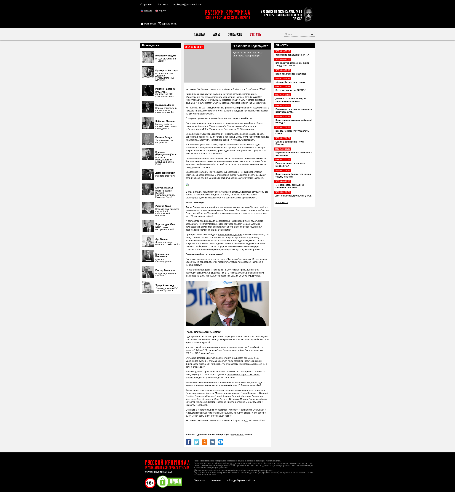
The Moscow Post (256, 103)
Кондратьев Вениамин (162, 255)
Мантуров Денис (164, 105)
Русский (148, 10)
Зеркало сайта (168, 24)
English (162, 10)
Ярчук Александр (165, 285)
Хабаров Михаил (165, 121)
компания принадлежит (230, 234)
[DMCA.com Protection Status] (169, 487)
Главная (199, 34)
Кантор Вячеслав (165, 270)
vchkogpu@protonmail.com (187, 4)
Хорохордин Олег (165, 224)
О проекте (145, 4)
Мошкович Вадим (165, 55)
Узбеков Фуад (163, 206)
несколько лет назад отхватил (235, 213)
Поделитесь (237, 434)
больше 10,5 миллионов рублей (245, 385)
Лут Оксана (161, 239)
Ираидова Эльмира (166, 70)
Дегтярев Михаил (165, 172)
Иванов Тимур (163, 137)
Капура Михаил (164, 187)
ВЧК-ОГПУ (255, 34)
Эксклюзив (235, 34)
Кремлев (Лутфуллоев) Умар (166, 153)
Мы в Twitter (150, 24)
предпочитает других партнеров (226, 158)
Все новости (281, 202)
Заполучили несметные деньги (213, 140)
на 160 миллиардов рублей (199, 114)
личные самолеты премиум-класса (232, 413)
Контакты (162, 4)
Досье (216, 34)
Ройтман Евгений (165, 89)
